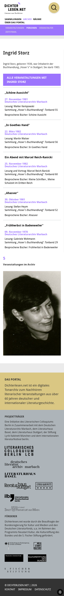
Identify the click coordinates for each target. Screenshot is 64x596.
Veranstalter (46, 27)
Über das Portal (15, 22)
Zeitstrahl (11, 32)
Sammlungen (13, 19)
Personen (31, 27)
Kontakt (10, 589)
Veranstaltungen (14, 27)
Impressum (25, 589)
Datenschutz (43, 589)
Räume (37, 19)
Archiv (27, 19)
